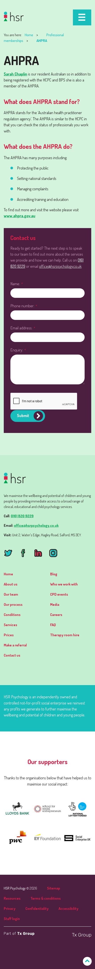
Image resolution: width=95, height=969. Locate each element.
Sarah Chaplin (15, 73)
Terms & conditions (45, 898)
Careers (56, 614)
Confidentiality (37, 908)
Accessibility (68, 908)
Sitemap (53, 888)
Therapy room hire (64, 635)
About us (10, 584)
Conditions (12, 614)
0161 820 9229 (22, 516)
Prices (9, 635)
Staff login (12, 918)
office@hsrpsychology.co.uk (60, 266)
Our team (11, 594)
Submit (23, 415)
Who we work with (64, 584)
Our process (13, 604)
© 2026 (20, 888)
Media (54, 604)
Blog (53, 574)
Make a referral (15, 645)
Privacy (9, 908)
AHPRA (41, 40)
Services (10, 624)
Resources (12, 898)
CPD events (59, 594)
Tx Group (26, 933)
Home (29, 34)
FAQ (53, 624)
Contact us (12, 655)
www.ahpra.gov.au (19, 215)
